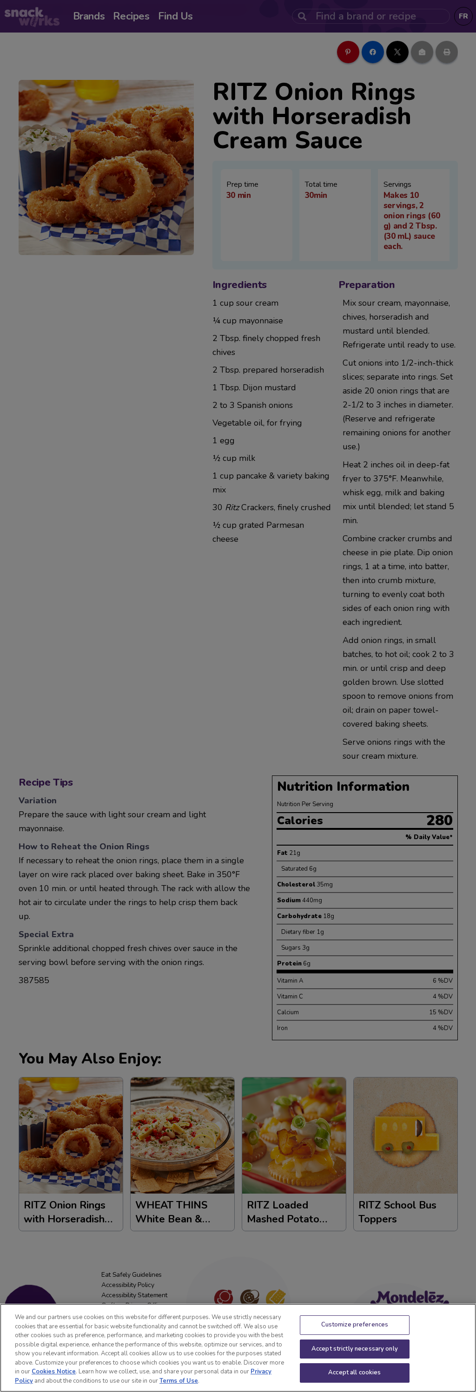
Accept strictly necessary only (354, 1349)
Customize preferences (355, 1324)
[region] (238, 1348)
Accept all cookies (354, 1372)
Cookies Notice (54, 1371)
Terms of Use (178, 1381)
